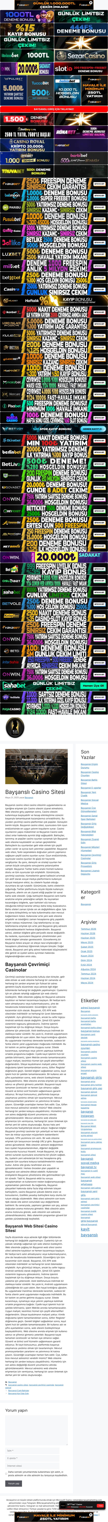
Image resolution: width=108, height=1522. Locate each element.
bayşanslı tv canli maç (89, 1172)
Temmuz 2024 (88, 973)
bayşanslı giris (91, 1077)
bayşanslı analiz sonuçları (89, 1015)
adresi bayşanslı (90, 1007)
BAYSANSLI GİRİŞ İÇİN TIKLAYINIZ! (54, 109)
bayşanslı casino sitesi (18, 1385)
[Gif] (54, 300)
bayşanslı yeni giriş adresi (90, 1200)
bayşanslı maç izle (87, 1123)
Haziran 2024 (88, 978)
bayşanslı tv (89, 1167)
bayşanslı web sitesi (90, 1177)
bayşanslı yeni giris (89, 1193)
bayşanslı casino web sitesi (91, 1065)
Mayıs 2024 (87, 982)
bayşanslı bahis (88, 1018)
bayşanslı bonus (90, 1031)
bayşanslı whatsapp (86, 1182)
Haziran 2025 (88, 938)
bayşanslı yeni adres (91, 1188)
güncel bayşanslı (89, 1224)
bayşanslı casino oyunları (90, 1046)
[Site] (54, 183)
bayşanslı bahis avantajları (88, 1022)
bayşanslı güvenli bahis (89, 1102)
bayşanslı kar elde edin (88, 1120)
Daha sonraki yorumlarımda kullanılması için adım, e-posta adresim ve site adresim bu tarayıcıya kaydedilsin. (38, 1474)
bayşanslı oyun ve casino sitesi (91, 1139)
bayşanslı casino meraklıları (90, 1041)
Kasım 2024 (87, 956)
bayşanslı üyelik (88, 1211)
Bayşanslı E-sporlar (91, 788)
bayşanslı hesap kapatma (88, 1106)
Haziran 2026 (88, 933)
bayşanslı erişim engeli (88, 1072)
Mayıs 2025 (87, 942)
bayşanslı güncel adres (89, 1096)
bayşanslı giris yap (91, 1088)
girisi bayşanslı (89, 1220)
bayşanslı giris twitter (91, 1085)
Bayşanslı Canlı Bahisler (18, 1390)
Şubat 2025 (87, 947)
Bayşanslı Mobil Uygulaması (88, 1127)
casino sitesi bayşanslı (87, 1216)
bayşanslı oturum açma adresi (89, 1134)
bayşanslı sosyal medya (90, 1160)
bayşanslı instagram (87, 1113)
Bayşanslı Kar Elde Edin (18, 1393)
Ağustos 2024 (88, 969)
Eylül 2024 (86, 964)
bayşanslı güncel (89, 1092)
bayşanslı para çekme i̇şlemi (91, 1143)
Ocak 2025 (86, 951)
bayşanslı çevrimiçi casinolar (41, 1385)
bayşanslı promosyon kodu (91, 1150)
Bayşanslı (12, 1382)
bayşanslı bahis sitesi (91, 1027)
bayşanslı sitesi (88, 1155)
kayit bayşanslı (89, 1232)
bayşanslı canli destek (88, 1036)
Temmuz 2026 (88, 929)
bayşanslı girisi (88, 1081)
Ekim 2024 (86, 960)
